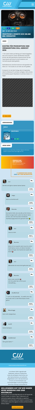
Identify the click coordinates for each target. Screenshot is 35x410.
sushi (16, 365)
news (10, 365)
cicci (15, 174)
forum (24, 365)
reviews (13, 365)
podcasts (20, 365)
